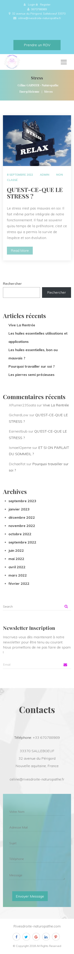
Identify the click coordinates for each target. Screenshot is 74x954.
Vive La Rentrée (21, 325)
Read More (20, 250)
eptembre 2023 (22, 501)
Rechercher (12, 283)
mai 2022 (16, 558)
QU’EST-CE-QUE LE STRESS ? (35, 193)
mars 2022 (17, 575)
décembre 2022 (21, 517)
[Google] (36, 937)
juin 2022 (16, 550)
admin (44, 174)
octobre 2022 (19, 534)
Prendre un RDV (37, 45)
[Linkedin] (46, 937)
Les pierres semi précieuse (31, 374)
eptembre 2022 (22, 542)
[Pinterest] (56, 937)
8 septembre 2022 (20, 174)
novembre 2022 (21, 525)
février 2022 (18, 583)
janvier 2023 (19, 509)
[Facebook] (16, 937)
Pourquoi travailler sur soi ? (31, 366)
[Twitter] (26, 937)
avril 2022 (16, 567)
